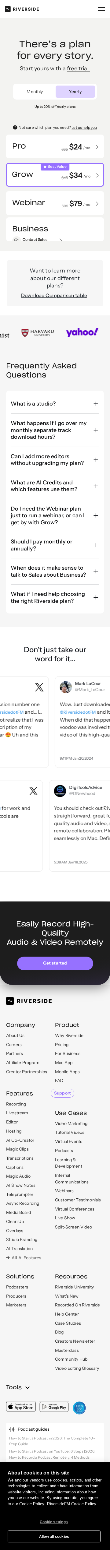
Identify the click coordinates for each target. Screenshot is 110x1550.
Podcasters (17, 1287)
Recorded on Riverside (77, 1305)
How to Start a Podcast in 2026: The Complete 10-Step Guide (52, 1441)
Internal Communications (72, 1178)
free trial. (78, 68)
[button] (101, 9)
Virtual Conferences (74, 1209)
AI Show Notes (20, 1185)
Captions (15, 1167)
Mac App (63, 1062)
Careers (14, 1044)
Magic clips (17, 1149)
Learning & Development (68, 1163)
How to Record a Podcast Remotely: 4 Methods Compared (49, 1460)
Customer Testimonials (78, 1200)
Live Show (65, 1218)
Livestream (17, 1113)
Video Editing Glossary (77, 1368)
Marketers (16, 1305)
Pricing (61, 1044)
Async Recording (22, 1203)
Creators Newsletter (75, 1341)
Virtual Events (68, 1141)
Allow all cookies (54, 1536)
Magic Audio (18, 1176)
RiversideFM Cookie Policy (71, 1504)
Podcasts (64, 1150)
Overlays (14, 1230)
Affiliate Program (22, 1062)
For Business (67, 1053)
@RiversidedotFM (70, 712)
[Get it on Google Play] (54, 1406)
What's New (67, 1296)
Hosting (13, 1131)
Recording (16, 1104)
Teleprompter (19, 1194)
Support (62, 1093)
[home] (22, 9)
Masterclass (67, 1350)
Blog (59, 1332)
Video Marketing (71, 1123)
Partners (14, 1053)
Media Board (18, 1212)
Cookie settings (54, 1522)
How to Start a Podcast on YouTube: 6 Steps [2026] (52, 1451)
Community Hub (71, 1359)
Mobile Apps (67, 1071)
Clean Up (15, 1221)
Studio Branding (21, 1239)
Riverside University (74, 1287)
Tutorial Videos (69, 1132)
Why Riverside (69, 1035)
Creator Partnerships (26, 1071)
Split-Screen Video (73, 1227)
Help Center (67, 1314)
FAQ (59, 1080)
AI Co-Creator (20, 1140)
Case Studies (68, 1323)
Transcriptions (20, 1158)
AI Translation (19, 1248)
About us (15, 1035)
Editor (12, 1122)
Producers (16, 1296)
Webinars (64, 1190)
